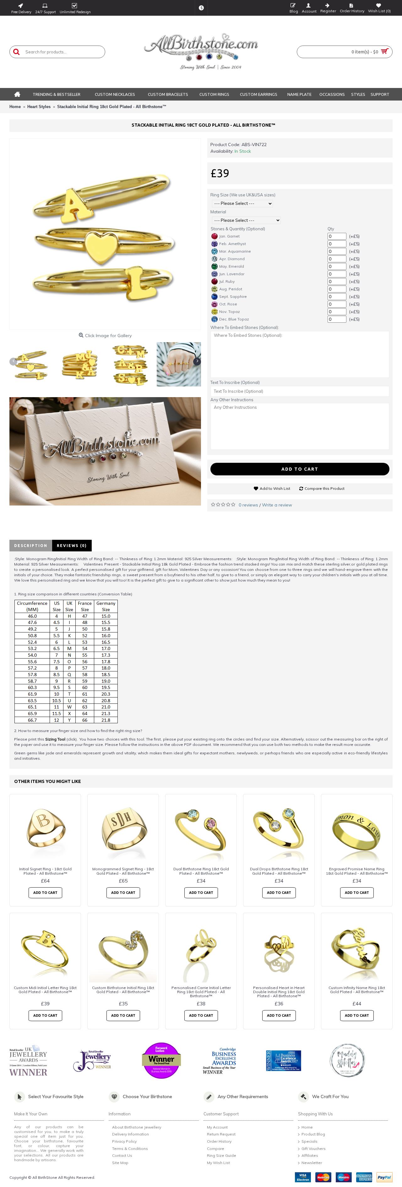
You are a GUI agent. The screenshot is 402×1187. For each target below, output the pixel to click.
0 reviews (248, 505)
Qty (331, 228)
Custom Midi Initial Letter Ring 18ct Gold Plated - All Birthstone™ (45, 989)
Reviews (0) (72, 546)
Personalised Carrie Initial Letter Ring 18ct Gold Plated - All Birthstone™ (201, 991)
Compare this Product (325, 488)
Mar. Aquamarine (235, 251)
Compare (215, 1148)
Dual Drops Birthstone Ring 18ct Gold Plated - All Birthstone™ (279, 871)
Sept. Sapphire (233, 296)
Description (30, 546)
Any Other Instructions (231, 399)
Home (307, 1127)
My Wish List (218, 1162)
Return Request (221, 1134)
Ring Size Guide (221, 1155)
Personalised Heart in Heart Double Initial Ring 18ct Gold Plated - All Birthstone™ (279, 991)
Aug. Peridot (230, 289)
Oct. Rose (228, 304)
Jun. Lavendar (231, 273)
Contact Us (122, 1155)
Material (218, 211)
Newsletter (312, 1162)
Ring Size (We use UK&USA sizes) (242, 194)
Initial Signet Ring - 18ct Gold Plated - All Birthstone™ (45, 871)
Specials (310, 1141)
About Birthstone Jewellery (136, 1127)
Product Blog (313, 1134)
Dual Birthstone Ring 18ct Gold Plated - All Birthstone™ (201, 871)
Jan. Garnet (229, 236)
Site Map (120, 1162)
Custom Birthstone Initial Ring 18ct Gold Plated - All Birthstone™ (123, 989)
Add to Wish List (275, 488)
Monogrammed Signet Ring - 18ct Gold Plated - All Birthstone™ (123, 871)
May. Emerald (231, 266)
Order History (219, 1141)
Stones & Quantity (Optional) (238, 228)
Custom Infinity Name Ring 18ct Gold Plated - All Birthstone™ (357, 989)
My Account (217, 1127)
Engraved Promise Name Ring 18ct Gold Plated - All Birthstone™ (357, 871)
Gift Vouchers (314, 1148)
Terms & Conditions (130, 1148)
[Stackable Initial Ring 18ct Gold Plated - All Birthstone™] (105, 234)
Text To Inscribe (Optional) (235, 382)
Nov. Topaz (229, 311)
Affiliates (310, 1155)
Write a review (277, 505)
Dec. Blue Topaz (234, 319)
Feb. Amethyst (232, 243)
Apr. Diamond (232, 258)
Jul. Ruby (227, 281)
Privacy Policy (124, 1141)
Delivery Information (130, 1134)
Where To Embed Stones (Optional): (244, 327)
